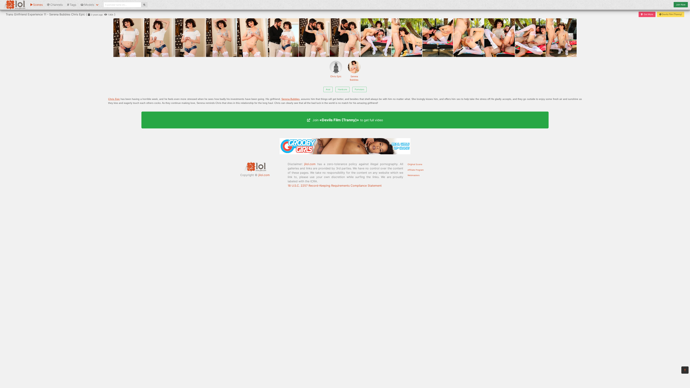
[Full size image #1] (159, 37)
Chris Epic (335, 76)
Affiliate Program (416, 170)
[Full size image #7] (345, 37)
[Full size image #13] (530, 37)
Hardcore (342, 89)
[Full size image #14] (561, 37)
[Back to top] (685, 370)
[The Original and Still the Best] (345, 153)
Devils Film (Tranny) (672, 14)
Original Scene (415, 164)
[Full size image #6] (314, 37)
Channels (56, 4)
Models (89, 4)
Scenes (38, 4)
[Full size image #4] (252, 37)
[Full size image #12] (499, 37)
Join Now (681, 4)
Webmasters (414, 175)
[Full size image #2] (190, 37)
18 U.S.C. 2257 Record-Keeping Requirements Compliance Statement (335, 185)
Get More (648, 14)
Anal (328, 89)
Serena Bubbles (354, 78)
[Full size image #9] (407, 37)
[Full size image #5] (283, 37)
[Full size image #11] (468, 37)
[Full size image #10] (437, 37)
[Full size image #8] (376, 37)
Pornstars (359, 89)
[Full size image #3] (221, 37)
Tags (73, 4)
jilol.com (264, 175)
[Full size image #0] (128, 37)
